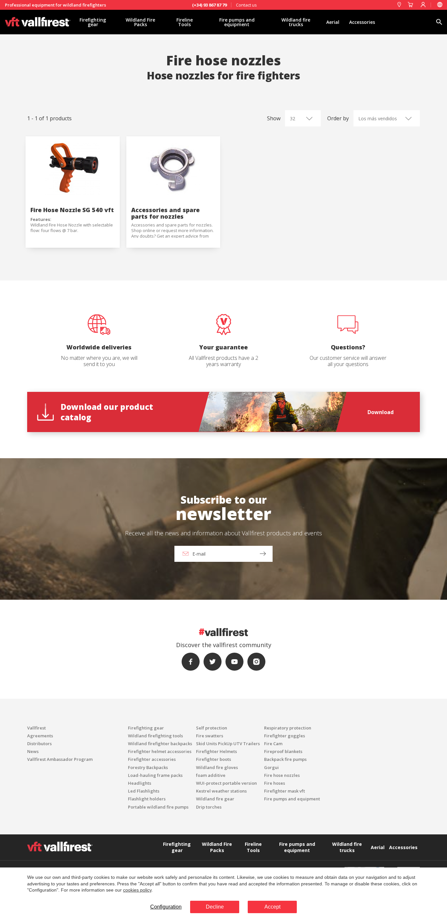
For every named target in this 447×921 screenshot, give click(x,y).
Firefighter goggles (284, 736)
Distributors (39, 743)
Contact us (246, 5)
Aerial (332, 22)
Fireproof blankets (283, 751)
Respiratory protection (287, 728)
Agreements (40, 736)
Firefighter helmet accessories (159, 751)
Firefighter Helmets (216, 751)
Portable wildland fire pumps (158, 807)
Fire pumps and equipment (237, 22)
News (33, 751)
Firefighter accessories (152, 759)
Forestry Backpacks (148, 767)
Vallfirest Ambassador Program (60, 759)
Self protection (211, 728)
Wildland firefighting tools (155, 736)
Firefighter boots (213, 759)
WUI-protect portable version (226, 783)
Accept (272, 907)
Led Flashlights (143, 791)
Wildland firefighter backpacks (160, 743)
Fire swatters (209, 736)
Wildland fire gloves (217, 767)
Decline (215, 907)
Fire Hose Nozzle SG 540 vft (72, 210)
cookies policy (137, 890)
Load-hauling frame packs (155, 775)
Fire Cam (273, 743)
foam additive (210, 775)
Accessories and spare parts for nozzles (165, 213)
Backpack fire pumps (285, 759)
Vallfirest (36, 728)
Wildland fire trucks (295, 22)
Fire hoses (274, 783)
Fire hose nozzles (282, 775)
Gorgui (271, 767)
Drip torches (209, 807)
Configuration (166, 907)
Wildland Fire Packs (140, 22)
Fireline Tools (184, 22)
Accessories (362, 22)
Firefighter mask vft (284, 791)
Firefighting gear (93, 22)
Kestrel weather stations (221, 791)
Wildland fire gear (215, 799)
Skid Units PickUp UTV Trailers (228, 743)
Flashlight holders (147, 799)
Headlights (139, 783)
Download (380, 412)
